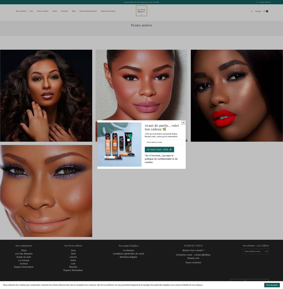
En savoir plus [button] (210, 285)
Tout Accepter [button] (272, 285)
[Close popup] (183, 123)
